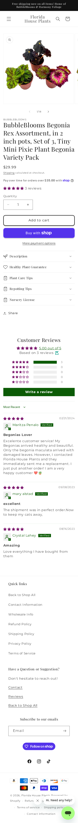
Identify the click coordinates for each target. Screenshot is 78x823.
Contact (15, 687)
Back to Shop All (22, 595)
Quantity (10, 196)
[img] (13, 419)
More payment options (39, 243)
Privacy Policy (19, 644)
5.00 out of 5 (50, 348)
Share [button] (13, 313)
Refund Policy (19, 624)
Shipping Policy (21, 634)
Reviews (15, 697)
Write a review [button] (39, 392)
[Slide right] (48, 111)
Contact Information (25, 605)
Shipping (9, 172)
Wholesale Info (20, 614)
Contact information (41, 813)
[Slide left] (29, 111)
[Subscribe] (64, 731)
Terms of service (28, 807)
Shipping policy (54, 807)
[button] (9, 19)
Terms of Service (22, 653)
